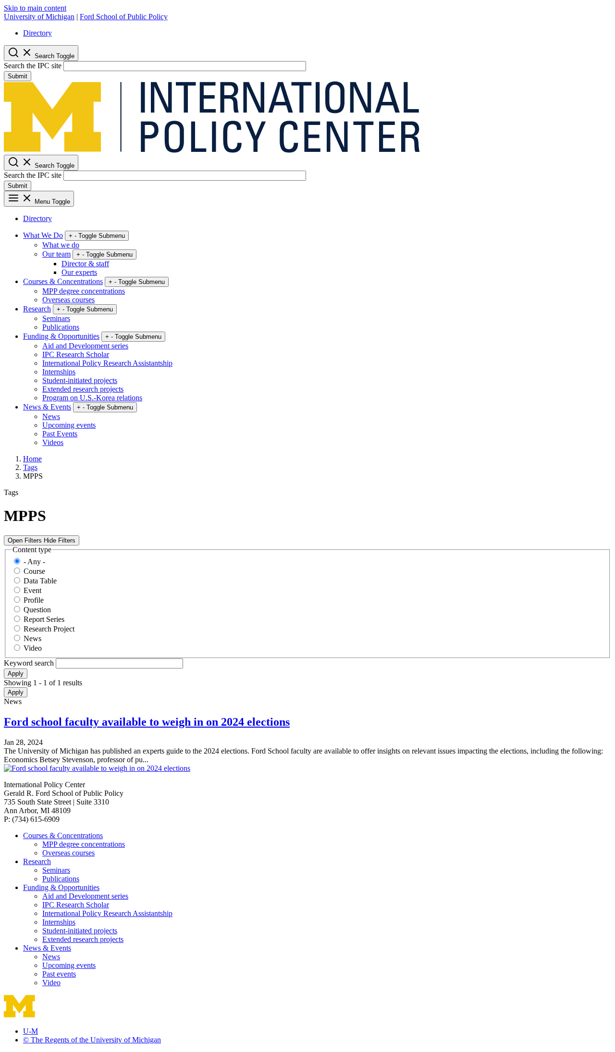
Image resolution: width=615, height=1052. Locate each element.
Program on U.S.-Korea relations (92, 398)
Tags (30, 467)
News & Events (47, 407)
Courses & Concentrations (63, 281)
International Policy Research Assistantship (107, 363)
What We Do (43, 235)
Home (32, 459)
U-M (30, 1031)
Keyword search (30, 663)
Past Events (59, 434)
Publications (60, 327)
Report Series (44, 619)
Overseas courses (68, 300)
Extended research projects (82, 389)
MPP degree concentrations (83, 291)
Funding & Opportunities (61, 336)
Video (33, 648)
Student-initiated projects (79, 380)
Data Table (40, 581)
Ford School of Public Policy (124, 16)
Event (32, 590)
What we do (60, 245)
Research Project (49, 629)
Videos (52, 442)
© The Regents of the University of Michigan (92, 1040)
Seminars (56, 318)
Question (37, 610)
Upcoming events (69, 425)
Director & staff (85, 264)
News (51, 416)
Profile (34, 600)
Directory (37, 33)
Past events (59, 974)
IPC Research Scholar (75, 354)
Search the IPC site (33, 66)
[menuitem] (317, 33)
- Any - (34, 561)
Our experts (79, 272)
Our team (56, 254)
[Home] (212, 150)
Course (34, 571)
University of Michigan (39, 16)
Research (37, 309)
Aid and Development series (85, 346)
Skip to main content (35, 8)
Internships (58, 372)
